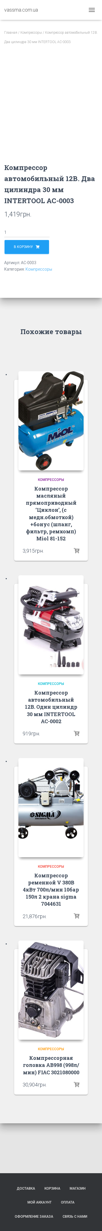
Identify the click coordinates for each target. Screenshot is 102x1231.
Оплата (68, 1202)
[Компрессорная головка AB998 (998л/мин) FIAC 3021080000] (51, 990)
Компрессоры (31, 33)
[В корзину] (76, 551)
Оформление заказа (34, 1217)
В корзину (23, 247)
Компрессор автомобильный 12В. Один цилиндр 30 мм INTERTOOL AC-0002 (51, 707)
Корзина (52, 1188)
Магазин (78, 1188)
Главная (10, 33)
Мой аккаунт (39, 1202)
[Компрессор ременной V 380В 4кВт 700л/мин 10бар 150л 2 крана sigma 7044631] (51, 807)
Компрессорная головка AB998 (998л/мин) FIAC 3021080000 (51, 1064)
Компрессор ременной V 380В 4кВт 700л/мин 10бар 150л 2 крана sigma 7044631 (51, 889)
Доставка (26, 1188)
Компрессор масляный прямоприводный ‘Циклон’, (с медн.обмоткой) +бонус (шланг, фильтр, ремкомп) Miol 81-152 (51, 513)
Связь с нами (75, 1217)
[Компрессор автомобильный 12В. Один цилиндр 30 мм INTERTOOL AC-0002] (51, 624)
